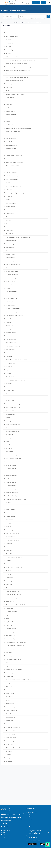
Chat (4, 832)
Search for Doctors (32, 812)
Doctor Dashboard (7, 839)
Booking (30, 819)
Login (43, 2)
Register (30, 816)
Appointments (6, 830)
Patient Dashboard (32, 821)
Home (2, 9)
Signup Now (36, 2)
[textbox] (11, 16)
